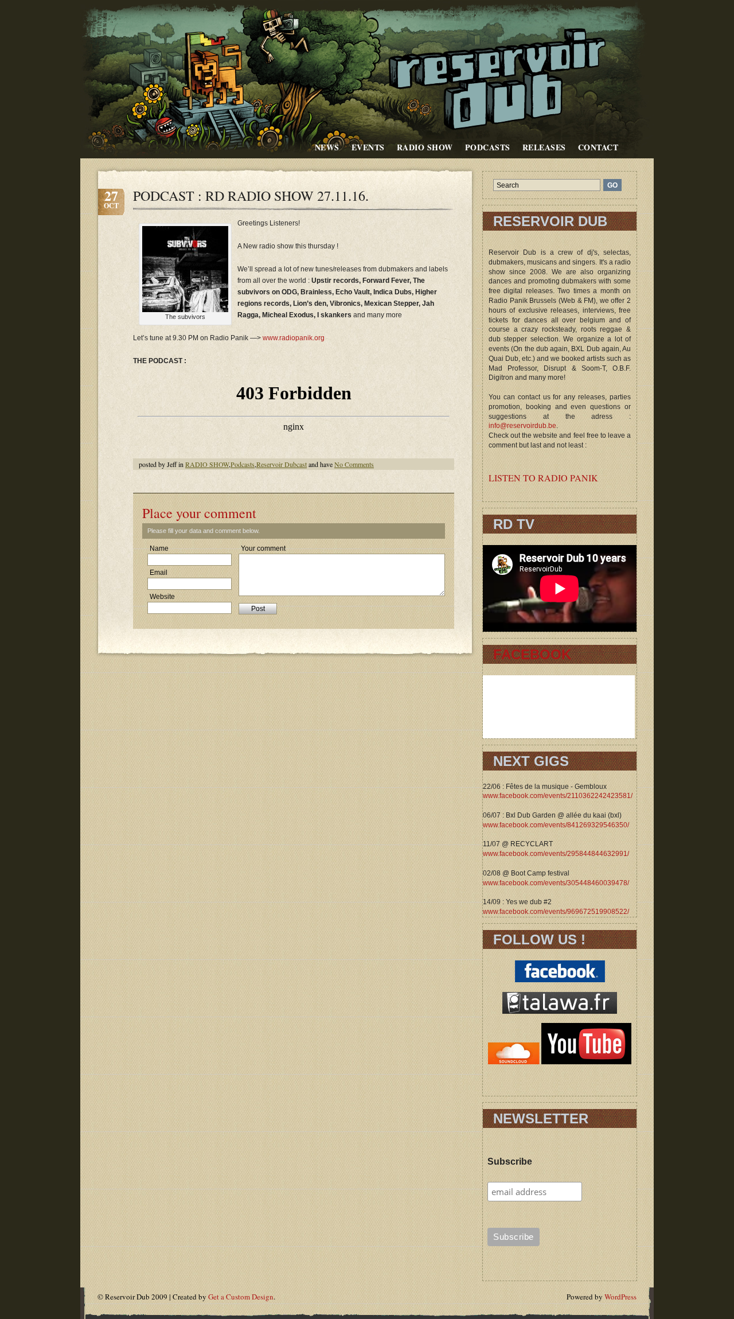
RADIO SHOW (425, 147)
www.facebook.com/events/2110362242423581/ (558, 796)
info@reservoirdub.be (522, 426)
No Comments (354, 464)
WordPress (620, 1296)
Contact (598, 147)
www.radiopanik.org (294, 338)
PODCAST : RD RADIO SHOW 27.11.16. (251, 195)
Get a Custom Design (241, 1296)
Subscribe (509, 1161)
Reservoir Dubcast (281, 464)
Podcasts (487, 147)
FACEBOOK (532, 654)
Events (368, 147)
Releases (544, 147)
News (327, 147)
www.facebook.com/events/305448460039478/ (556, 883)
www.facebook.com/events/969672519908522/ (556, 912)
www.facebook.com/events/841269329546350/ (556, 825)
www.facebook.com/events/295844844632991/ (556, 854)
